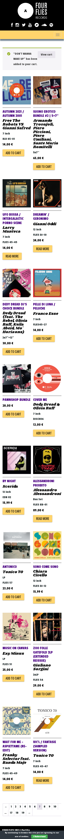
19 (23, 813)
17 (11, 813)
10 (55, 806)
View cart (46, 54)
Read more (12, 256)
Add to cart (13, 153)
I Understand (39, 836)
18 (17, 813)
